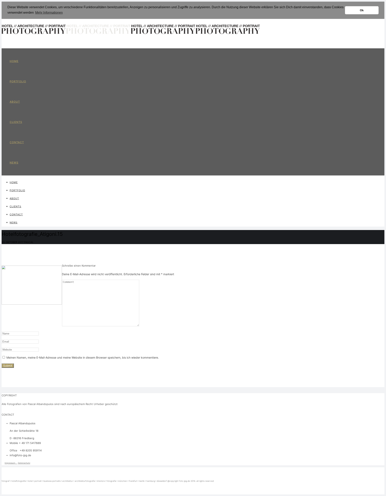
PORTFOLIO (18, 81)
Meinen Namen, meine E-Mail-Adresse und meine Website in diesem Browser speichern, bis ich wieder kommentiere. (82, 357)
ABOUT (15, 101)
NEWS (14, 162)
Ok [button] (362, 10)
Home (14, 61)
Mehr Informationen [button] (49, 12)
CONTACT (17, 142)
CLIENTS (16, 122)
